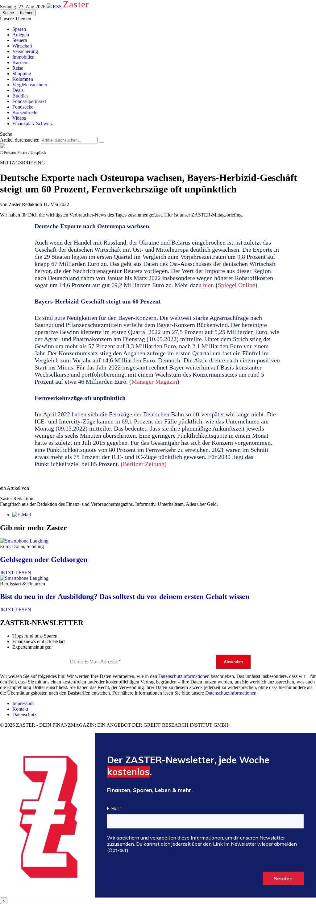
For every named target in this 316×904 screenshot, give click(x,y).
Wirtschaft (22, 45)
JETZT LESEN (15, 572)
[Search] (101, 141)
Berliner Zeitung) (145, 463)
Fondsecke (22, 106)
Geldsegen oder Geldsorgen (43, 559)
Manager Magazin (154, 381)
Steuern (19, 40)
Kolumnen (22, 79)
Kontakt (20, 709)
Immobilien (23, 57)
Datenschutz (24, 714)
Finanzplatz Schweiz (32, 123)
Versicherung (25, 51)
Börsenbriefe (24, 112)
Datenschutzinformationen (184, 676)
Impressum (23, 703)
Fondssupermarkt (29, 101)
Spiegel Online (236, 285)
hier (208, 285)
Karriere (20, 62)
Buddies (20, 95)
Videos (19, 118)
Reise (17, 68)
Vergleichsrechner (29, 84)
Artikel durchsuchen (20, 139)
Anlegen (20, 34)
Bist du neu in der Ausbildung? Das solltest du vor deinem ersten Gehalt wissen (124, 596)
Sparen (19, 29)
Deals (17, 90)
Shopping (21, 73)
